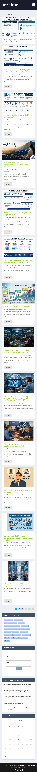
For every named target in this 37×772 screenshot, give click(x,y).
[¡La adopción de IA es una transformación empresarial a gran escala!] (18, 523)
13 (18, 740)
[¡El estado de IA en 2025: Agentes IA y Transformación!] (18, 571)
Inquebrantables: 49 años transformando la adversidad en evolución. (17, 165)
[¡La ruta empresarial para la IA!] (18, 293)
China (7, 637)
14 (29, 609)
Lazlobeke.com (31, 765)
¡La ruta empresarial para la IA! (17, 306)
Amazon (25, 625)
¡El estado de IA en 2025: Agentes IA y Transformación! (17, 585)
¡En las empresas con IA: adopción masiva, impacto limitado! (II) (18, 261)
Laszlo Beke (8, 74)
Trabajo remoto (18, 628)
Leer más (7, 86)
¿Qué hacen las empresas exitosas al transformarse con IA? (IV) (18, 70)
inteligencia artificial (10, 623)
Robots (7, 631)
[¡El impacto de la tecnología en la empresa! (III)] (18, 200)
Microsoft (24, 637)
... (26, 609)
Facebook (24, 631)
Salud (7, 640)
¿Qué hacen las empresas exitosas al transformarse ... (18, 40)
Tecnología (8, 620)
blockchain (26, 634)
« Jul (5, 756)
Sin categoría (25, 120)
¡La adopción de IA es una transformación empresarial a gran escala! (18, 538)
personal (8, 625)
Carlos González (8, 690)
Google (27, 628)
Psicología (17, 625)
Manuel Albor (21, 765)
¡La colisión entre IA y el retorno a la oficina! (18, 491)
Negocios (20, 74)
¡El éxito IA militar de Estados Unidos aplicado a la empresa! (16, 351)
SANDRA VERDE (8, 702)
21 (22, 744)
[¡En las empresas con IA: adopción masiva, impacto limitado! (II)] (18, 247)
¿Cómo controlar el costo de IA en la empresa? (18, 116)
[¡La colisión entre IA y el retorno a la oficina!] (18, 477)
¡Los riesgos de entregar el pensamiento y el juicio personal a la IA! (16, 691)
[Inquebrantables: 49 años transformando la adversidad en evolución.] (18, 150)
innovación (18, 620)
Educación (17, 634)
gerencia (8, 628)
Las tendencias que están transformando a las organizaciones (15, 702)
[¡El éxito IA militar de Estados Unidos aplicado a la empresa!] (18, 337)
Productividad (15, 637)
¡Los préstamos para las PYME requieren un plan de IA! (16, 445)
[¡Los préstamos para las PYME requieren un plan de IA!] (18, 431)
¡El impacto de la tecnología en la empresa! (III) (17, 213)
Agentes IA (8, 634)
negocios (22, 623)
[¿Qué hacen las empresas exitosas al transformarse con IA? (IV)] (18, 56)
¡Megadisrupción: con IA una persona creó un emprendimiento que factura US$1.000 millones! (18, 398)
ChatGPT (15, 631)
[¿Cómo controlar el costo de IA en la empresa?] (18, 102)
